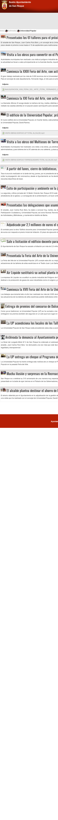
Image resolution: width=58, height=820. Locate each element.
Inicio (2, 30)
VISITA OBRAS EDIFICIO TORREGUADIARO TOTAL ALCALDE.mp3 (31, 159)
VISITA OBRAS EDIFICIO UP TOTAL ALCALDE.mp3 (24, 133)
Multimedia (12, 30)
